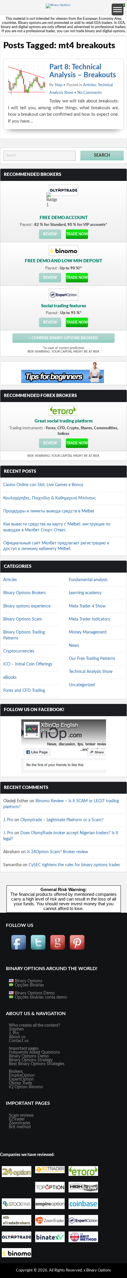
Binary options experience (27, 606)
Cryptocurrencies (18, 651)
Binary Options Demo (34, 993)
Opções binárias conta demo (40, 997)
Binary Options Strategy (31, 1060)
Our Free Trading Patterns (92, 659)
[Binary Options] (58, 5)
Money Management (88, 632)
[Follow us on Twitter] (38, 949)
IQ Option (18, 1087)
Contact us (19, 1041)
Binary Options (28, 981)
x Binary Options (97, 1270)
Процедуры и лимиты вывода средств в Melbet (48, 511)
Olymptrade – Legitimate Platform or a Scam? (61, 820)
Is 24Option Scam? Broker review (57, 852)
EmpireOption (22, 1075)
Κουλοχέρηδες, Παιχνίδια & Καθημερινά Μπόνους (49, 498)
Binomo (36, 1087)
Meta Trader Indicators (89, 619)
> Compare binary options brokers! (63, 338)
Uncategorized (82, 685)
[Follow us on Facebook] (19, 949)
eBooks (10, 678)
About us (17, 1037)
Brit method (20, 1127)
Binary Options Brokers (24, 593)
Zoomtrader (19, 1123)
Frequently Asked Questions (34, 1052)
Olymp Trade (20, 1083)
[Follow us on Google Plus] (58, 949)
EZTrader (17, 1119)
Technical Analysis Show (91, 672)
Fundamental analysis (88, 580)
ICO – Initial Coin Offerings (27, 664)
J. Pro (8, 820)
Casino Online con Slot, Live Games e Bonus (43, 485)
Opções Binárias (29, 985)
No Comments (89, 93)
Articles (89, 85)
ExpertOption (21, 1079)
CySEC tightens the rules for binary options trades (74, 865)
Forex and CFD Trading (24, 691)
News (74, 646)
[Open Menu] (117, 9)
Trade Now (77, 234)
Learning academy (85, 593)
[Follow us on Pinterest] (77, 949)
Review (50, 234)
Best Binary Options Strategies (36, 1064)
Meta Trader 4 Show (87, 606)
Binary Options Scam (22, 619)
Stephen (16, 1029)
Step (58, 85)
